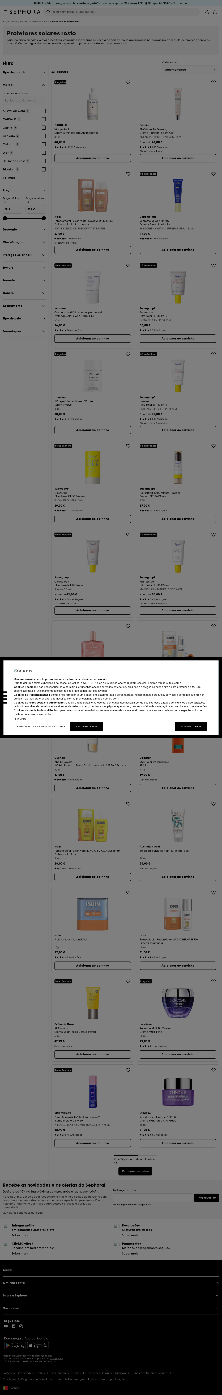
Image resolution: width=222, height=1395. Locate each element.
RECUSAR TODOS (86, 726)
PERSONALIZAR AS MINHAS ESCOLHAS (41, 726)
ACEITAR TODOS (191, 726)
